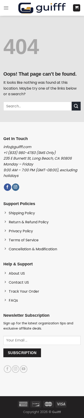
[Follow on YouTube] (23, 369)
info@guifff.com (17, 146)
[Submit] (76, 106)
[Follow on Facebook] (7, 187)
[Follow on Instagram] (15, 187)
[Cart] (76, 8)
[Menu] (6, 7)
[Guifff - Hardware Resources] (42, 8)
